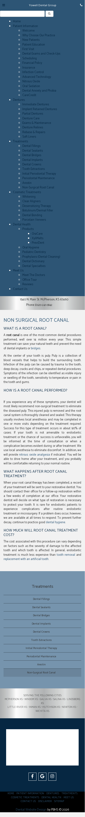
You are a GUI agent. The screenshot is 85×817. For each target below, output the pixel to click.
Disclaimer (45, 801)
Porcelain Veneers (34, 219)
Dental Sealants (32, 150)
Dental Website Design (31, 809)
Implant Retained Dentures (39, 109)
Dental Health (22, 224)
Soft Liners (29, 136)
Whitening (29, 196)
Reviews (27, 284)
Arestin (27, 183)
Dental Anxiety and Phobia (39, 90)
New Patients (31, 39)
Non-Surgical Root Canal (38, 187)
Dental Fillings (31, 146)
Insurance (28, 67)
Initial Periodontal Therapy (39, 173)
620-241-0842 (44, 305)
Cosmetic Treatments (27, 192)
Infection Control (33, 72)
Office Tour (29, 279)
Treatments (20, 141)
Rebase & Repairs (33, 132)
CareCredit (29, 95)
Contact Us (20, 289)
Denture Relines (32, 127)
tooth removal (66, 554)
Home (17, 21)
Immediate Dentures (35, 104)
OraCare (37, 233)
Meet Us (18, 270)
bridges (35, 348)
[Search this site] (49, 14)
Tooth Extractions (33, 169)
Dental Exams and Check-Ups (41, 53)
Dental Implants (32, 160)
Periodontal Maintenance (38, 178)
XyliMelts (37, 238)
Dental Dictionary (33, 261)
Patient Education (33, 44)
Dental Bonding (32, 215)
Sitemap (59, 801)
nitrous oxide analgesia (34, 454)
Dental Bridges (31, 155)
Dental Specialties (33, 266)
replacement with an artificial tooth (26, 559)
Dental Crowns (31, 164)
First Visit (28, 49)
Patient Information (25, 26)
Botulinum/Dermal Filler (37, 210)
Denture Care (31, 118)
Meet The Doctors (33, 275)
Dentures (19, 100)
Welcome (28, 30)
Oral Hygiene (30, 247)
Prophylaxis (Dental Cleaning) (41, 256)
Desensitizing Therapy (36, 206)
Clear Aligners (31, 201)
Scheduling (29, 58)
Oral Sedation (31, 86)
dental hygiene (55, 522)
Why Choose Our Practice (38, 35)
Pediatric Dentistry (34, 252)
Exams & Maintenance (36, 123)
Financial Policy (32, 63)
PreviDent (38, 242)
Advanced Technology (36, 77)
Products (28, 229)
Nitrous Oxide (31, 81)
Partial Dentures (32, 113)
